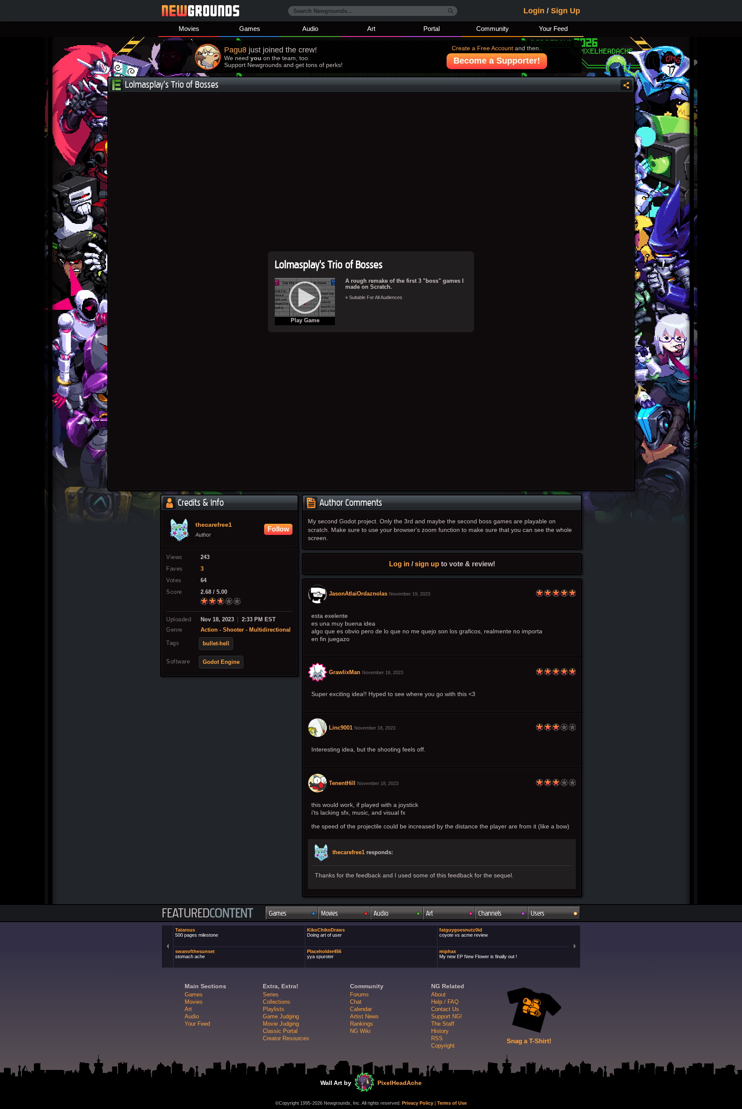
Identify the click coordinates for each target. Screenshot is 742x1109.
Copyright (443, 1045)
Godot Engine (221, 662)
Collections (276, 1002)
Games (249, 28)
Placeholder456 (324, 954)
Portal (431, 28)
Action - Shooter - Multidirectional (246, 630)
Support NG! (446, 1016)
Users (537, 913)
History (440, 1031)
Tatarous (196, 932)
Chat (356, 1002)
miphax (478, 954)
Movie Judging (281, 1023)
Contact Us (445, 1009)
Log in (399, 564)
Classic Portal (280, 1031)
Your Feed (553, 28)
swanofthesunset (195, 954)
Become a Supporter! (496, 60)
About (438, 994)
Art (371, 28)
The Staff (442, 1023)
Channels (490, 913)
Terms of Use (452, 1103)
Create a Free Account (482, 48)
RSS (437, 1038)
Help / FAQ (445, 1002)
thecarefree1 (348, 852)
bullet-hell (216, 644)
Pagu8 (235, 50)
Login (533, 10)
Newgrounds (200, 10)
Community (492, 28)
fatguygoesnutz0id (463, 932)
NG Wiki (360, 1031)
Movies (189, 28)
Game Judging (281, 1016)
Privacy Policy (417, 1103)
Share (626, 84)
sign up (427, 564)
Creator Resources (286, 1038)
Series (271, 994)
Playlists (273, 1009)
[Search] (450, 11)
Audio (310, 28)
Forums (359, 994)
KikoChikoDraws (326, 932)
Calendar (361, 1009)
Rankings (361, 1023)
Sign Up (565, 10)
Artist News (364, 1016)
